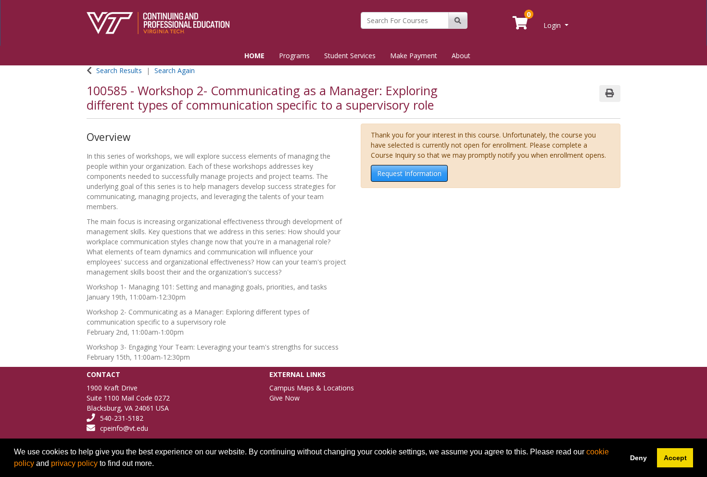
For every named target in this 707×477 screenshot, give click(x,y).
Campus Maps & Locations (311, 387)
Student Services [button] (350, 55)
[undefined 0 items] (521, 25)
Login (553, 25)
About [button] (461, 55)
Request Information (409, 173)
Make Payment (413, 55)
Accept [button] (675, 458)
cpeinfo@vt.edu (124, 428)
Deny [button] (638, 458)
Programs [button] (294, 55)
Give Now (284, 397)
